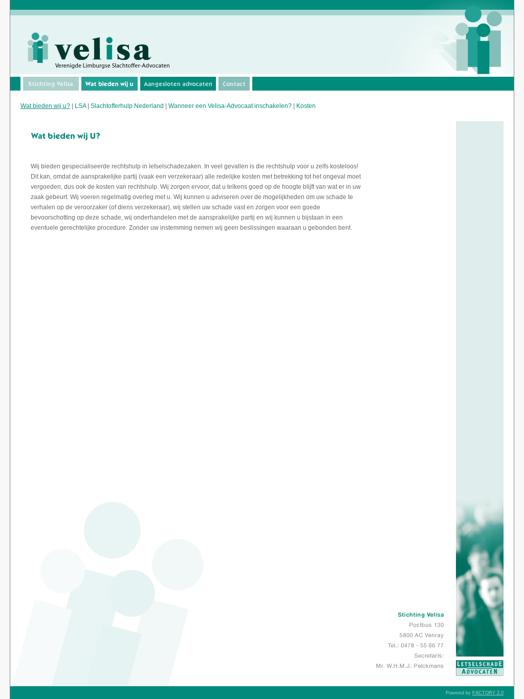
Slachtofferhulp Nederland (127, 106)
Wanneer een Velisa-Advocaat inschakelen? (230, 106)
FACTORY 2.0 (488, 692)
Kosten (306, 106)
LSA (80, 106)
